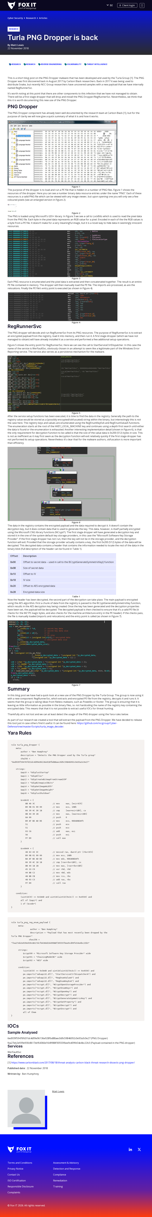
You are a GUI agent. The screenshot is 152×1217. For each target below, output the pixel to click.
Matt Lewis (17, 45)
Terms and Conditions (20, 1162)
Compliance (59, 1174)
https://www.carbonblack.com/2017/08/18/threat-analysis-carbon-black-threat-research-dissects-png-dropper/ (73, 1062)
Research (31, 18)
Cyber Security (15, 18)
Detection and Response (66, 1168)
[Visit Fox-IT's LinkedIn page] (130, 1149)
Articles (43, 18)
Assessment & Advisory (66, 1162)
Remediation (60, 1180)
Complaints (14, 1192)
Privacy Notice (15, 1168)
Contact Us (14, 1174)
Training (58, 1186)
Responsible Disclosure (21, 1186)
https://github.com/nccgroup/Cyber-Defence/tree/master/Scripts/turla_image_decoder (62, 725)
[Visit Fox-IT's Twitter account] (139, 1149)
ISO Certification (17, 1180)
